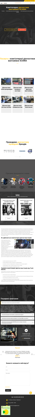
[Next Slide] (34, 354)
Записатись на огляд (30, 0)
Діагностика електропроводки (7, 88)
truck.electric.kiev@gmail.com (13, 405)
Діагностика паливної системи (17, 89)
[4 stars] (8, 387)
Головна (3, 11)
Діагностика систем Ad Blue (6, 106)
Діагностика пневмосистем (17, 106)
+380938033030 (18, 2)
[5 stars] (9, 387)
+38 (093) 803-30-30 (19, 397)
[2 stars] (6, 387)
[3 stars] (7, 387)
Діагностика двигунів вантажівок (29, 89)
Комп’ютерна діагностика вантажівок (12, 11)
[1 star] (5, 387)
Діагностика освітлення (29, 106)
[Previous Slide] (1, 354)
